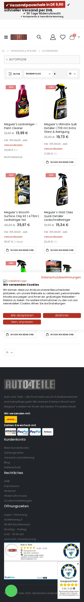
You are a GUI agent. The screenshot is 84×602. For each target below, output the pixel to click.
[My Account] (53, 37)
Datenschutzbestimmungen (61, 277)
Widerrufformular (15, 496)
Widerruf (10, 491)
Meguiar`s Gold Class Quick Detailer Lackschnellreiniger (58, 216)
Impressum (11, 486)
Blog (7, 462)
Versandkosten (13, 145)
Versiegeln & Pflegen (23, 51)
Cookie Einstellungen (18, 501)
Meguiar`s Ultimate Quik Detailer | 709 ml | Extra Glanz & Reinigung (60, 128)
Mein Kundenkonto (16, 448)
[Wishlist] (62, 37)
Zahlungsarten (14, 453)
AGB (7, 481)
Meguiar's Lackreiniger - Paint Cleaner (20, 126)
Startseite (3, 50)
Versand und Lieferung (19, 457)
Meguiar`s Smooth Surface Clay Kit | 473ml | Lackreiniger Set (21, 216)
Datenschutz (12, 467)
